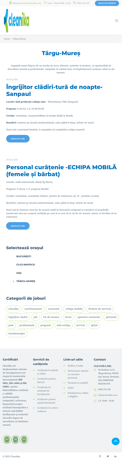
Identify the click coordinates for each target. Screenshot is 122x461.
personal (111, 317)
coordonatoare (33, 309)
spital (94, 325)
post (11, 325)
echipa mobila (74, 309)
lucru (68, 317)
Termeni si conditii (78, 382)
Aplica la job (18, 138)
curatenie (54, 309)
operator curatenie (88, 317)
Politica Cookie (75, 365)
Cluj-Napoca (25, 264)
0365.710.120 (83, 3)
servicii (80, 325)
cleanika (13, 309)
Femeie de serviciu (99, 309)
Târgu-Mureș (25, 281)
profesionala (26, 325)
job (35, 317)
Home (7, 38)
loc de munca (51, 317)
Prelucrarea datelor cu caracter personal (78, 374)
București (23, 256)
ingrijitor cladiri (18, 317)
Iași (18, 272)
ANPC (71, 387)
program (45, 325)
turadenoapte (16, 333)
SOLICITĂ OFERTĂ (107, 3)
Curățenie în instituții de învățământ (44, 391)
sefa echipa (63, 325)
